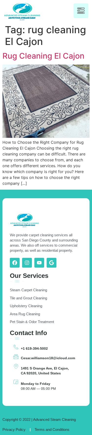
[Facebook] (15, 263)
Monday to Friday (35, 384)
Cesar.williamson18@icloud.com (48, 358)
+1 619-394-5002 (34, 348)
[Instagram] (27, 263)
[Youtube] (39, 263)
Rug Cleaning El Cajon (43, 56)
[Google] (51, 263)
